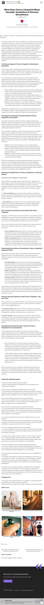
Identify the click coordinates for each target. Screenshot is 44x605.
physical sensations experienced (15, 155)
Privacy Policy (17, 590)
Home (1, 35)
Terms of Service (24, 590)
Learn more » (22, 602)
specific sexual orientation (8, 401)
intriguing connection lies (17, 131)
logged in (10, 558)
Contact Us (8, 581)
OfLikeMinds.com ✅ (13, 2)
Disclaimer (38, 590)
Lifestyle (6, 35)
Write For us (31, 590)
